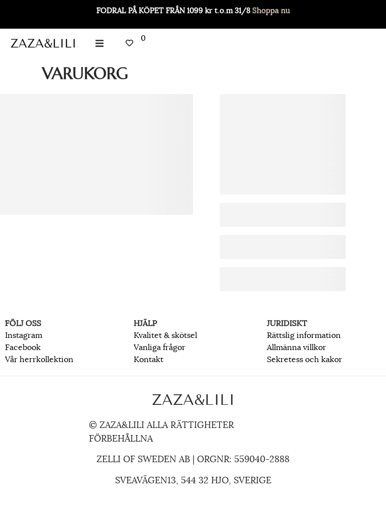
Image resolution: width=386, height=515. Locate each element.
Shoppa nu (271, 10)
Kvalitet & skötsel (165, 335)
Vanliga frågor (159, 347)
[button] (99, 43)
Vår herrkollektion (39, 360)
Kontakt (148, 360)
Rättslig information (304, 335)
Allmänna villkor (296, 347)
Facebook (23, 347)
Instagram (23, 335)
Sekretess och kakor (304, 360)
